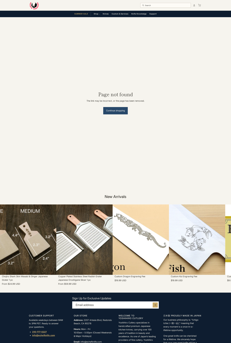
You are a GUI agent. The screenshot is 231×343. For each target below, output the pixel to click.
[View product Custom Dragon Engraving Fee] (141, 247)
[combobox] (167, 5)
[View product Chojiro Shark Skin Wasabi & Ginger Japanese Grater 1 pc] (28, 247)
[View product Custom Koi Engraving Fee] (197, 247)
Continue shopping (115, 110)
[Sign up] (155, 305)
